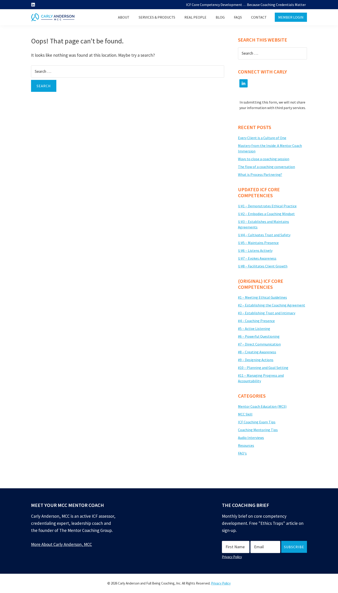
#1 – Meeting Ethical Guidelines (262, 297)
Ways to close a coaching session (263, 159)
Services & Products (157, 17)
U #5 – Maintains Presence (258, 242)
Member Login (291, 17)
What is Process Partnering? (260, 174)
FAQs (238, 17)
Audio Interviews (251, 437)
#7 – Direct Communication (259, 344)
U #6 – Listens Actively (255, 250)
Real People (195, 17)
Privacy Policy (232, 557)
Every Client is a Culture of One (262, 137)
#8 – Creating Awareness (257, 352)
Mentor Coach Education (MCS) (262, 406)
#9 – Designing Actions (255, 359)
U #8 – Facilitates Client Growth (262, 266)
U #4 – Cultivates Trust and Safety (264, 235)
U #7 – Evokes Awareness (257, 258)
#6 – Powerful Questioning (259, 336)
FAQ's (242, 453)
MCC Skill (245, 414)
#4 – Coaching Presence (256, 320)
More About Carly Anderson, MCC (61, 544)
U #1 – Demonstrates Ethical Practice (267, 206)
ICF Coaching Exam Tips (256, 422)
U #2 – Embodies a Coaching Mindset (266, 213)
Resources (246, 445)
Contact (259, 17)
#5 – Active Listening (254, 328)
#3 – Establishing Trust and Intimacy (266, 313)
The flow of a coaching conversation (266, 166)
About (123, 17)
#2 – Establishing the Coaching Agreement (271, 305)
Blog (220, 17)
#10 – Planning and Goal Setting (263, 367)
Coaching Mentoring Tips (258, 429)
